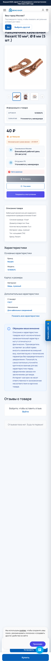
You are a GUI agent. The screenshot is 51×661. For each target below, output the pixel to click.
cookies (22, 630)
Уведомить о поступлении (25, 194)
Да (8, 27)
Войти (25, 411)
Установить (29, 650)
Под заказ (27, 186)
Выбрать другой (22, 27)
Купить (25, 657)
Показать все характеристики (25, 316)
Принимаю (37, 644)
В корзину (27, 179)
